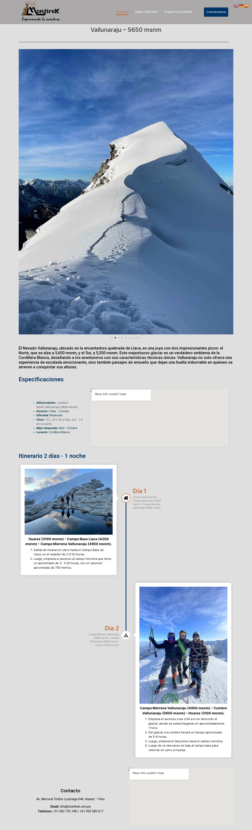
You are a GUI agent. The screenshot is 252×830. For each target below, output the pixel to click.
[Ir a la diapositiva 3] (119, 337)
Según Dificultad (146, 12)
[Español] (246, 5)
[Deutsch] (241, 5)
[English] (236, 5)
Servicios (122, 12)
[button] (23, 191)
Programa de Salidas (178, 12)
